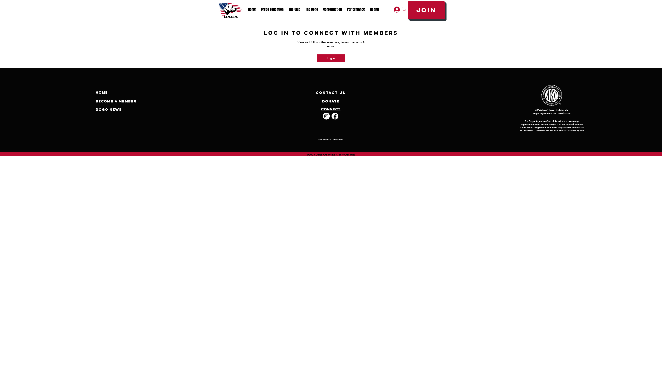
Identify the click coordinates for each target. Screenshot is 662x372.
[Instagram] (326, 116)
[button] (294, 9)
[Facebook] (335, 116)
